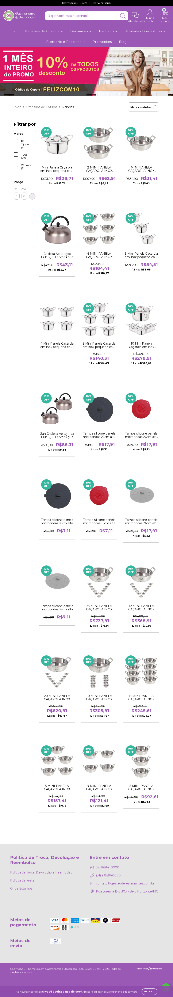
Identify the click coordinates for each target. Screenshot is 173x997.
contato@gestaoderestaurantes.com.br (125, 883)
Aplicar (32, 196)
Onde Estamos (21, 888)
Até (24, 188)
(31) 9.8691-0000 (108, 875)
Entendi (149, 991)
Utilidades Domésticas (144, 31)
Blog (123, 42)
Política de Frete (22, 880)
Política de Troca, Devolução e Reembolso (41, 872)
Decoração (79, 31)
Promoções (102, 42)
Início (11, 31)
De (15, 188)
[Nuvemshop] (150, 969)
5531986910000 (107, 867)
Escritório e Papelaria (64, 42)
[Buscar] (123, 16)
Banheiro (107, 31)
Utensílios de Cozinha (42, 31)
